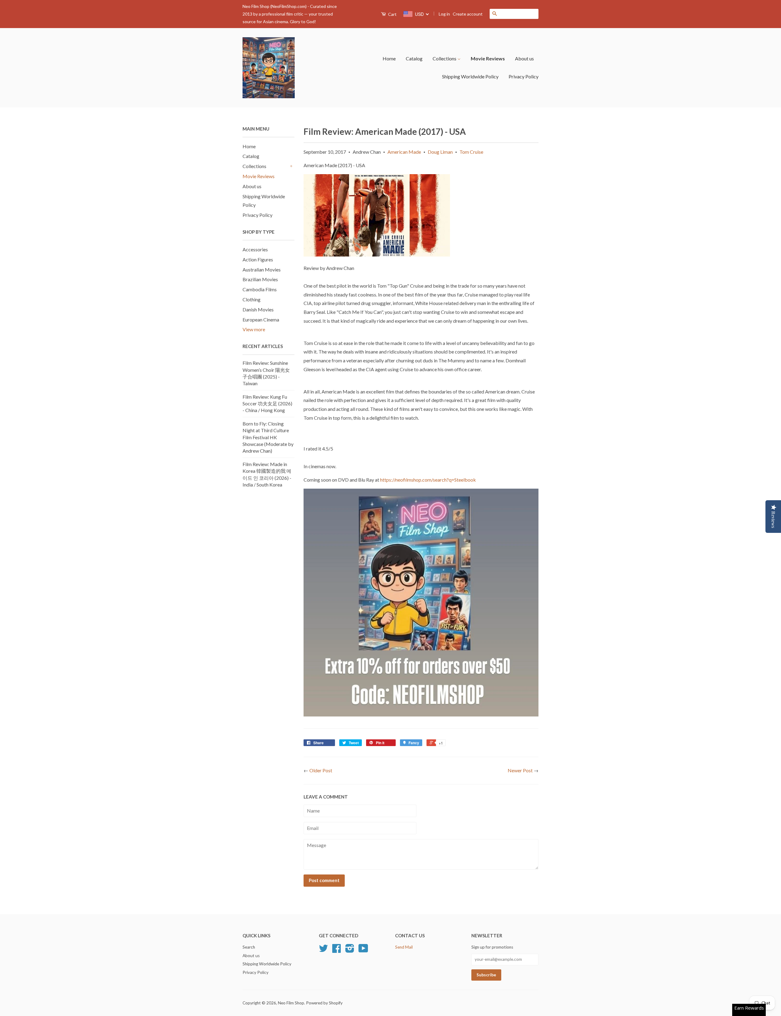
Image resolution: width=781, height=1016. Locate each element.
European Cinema (261, 319)
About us (524, 58)
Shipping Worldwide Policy (470, 76)
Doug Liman (440, 152)
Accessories (255, 249)
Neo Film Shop (291, 1002)
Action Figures (258, 259)
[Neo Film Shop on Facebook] (336, 950)
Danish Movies (258, 309)
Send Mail (404, 947)
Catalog (414, 58)
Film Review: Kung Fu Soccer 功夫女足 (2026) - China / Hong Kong (267, 403)
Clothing (252, 299)
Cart (392, 14)
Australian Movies (262, 269)
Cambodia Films (260, 289)
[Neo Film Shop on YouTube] (363, 950)
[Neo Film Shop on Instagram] (350, 950)
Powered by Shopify (324, 1002)
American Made (404, 152)
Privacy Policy (523, 76)
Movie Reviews (488, 58)
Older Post (320, 770)
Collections (445, 58)
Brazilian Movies (260, 279)
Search (249, 947)
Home (389, 58)
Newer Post (520, 770)
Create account (468, 13)
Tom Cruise (471, 152)
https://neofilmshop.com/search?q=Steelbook (428, 480)
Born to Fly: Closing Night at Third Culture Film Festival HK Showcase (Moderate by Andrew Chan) (268, 437)
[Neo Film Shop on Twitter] (323, 950)
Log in (444, 13)
